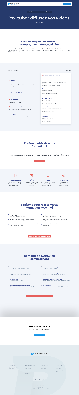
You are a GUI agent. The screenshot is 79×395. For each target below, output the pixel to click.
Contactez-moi (67, 3)
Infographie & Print (44, 366)
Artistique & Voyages (60, 371)
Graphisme (35, 3)
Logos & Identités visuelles (30, 366)
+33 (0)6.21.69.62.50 (12, 365)
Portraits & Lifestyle (60, 370)
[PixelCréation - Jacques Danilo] (13, 4)
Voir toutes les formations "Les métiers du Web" (39, 295)
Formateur (38, 11)
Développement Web (29, 371)
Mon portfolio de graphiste (30, 365)
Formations (41, 3)
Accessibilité (47, 388)
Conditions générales (40, 388)
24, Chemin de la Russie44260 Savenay (13, 368)
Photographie (59, 363)
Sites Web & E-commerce (30, 370)
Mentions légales (32, 388)
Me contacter (11, 370)
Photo (47, 3)
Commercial (58, 366)
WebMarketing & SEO (29, 373)
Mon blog (11, 371)
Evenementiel (59, 365)
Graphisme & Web (29, 363)
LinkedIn (39, 379)
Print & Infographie (28, 368)
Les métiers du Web (47, 11)
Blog (60, 3)
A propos (55, 3)
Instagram (35, 379)
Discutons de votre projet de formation (39, 236)
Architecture (58, 368)
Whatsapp (43, 379)
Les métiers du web (44, 365)
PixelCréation (30, 11)
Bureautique (43, 370)
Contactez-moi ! (39, 335)
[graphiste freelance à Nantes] (39, 356)
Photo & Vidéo (43, 368)
